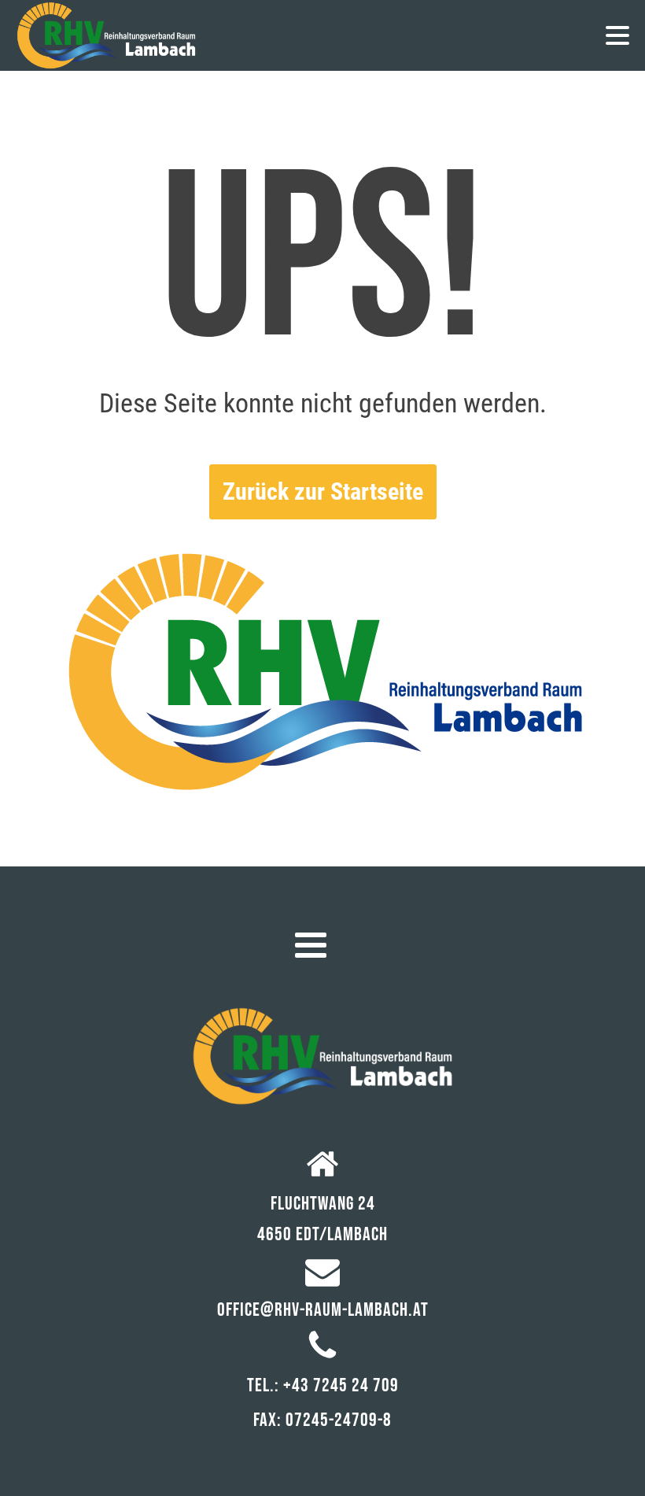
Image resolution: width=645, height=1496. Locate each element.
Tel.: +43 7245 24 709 (323, 1385)
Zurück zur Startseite (323, 491)
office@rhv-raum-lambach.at (323, 1309)
